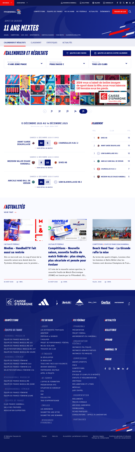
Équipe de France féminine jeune (18, 396)
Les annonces (47, 409)
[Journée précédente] (44, 111)
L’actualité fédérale (11, 244)
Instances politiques (81, 347)
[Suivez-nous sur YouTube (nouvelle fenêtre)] (127, 3)
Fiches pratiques (79, 411)
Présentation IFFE (48, 385)
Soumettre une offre (50, 412)
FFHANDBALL (79, 326)
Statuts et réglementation (84, 378)
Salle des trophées (12, 407)
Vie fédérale (81, 11)
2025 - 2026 (24, 35)
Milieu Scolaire (48, 346)
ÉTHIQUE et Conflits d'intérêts (86, 375)
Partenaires (80, 420)
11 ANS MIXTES (60, 35)
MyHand (108, 340)
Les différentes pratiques (52, 330)
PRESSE (108, 359)
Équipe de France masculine (16, 339)
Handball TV (111, 349)
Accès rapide (21, 3)
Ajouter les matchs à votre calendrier (112, 53)
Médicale (76, 387)
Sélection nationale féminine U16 (19, 370)
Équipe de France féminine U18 (17, 367)
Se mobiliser (46, 360)
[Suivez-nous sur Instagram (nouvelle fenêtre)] (120, 3)
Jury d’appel (77, 390)
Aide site (55, 436)
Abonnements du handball (84, 336)
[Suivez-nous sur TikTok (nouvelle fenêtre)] (133, 3)
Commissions (80, 358)
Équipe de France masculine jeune (19, 384)
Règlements (77, 399)
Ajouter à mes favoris (78, 53)
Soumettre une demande (52, 415)
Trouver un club (48, 349)
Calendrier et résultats (15, 43)
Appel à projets (47, 373)
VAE (42, 394)
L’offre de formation (50, 382)
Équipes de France (54, 11)
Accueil (6, 35)
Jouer (45, 326)
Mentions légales (98, 436)
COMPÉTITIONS (78, 368)
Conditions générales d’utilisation (120, 436)
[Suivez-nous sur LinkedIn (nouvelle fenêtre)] (130, 3)
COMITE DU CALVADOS (48, 35)
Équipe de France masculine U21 (18, 343)
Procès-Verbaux (79, 402)
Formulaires (78, 408)
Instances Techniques (82, 353)
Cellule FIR (46, 397)
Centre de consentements (122, 438)
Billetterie (110, 330)
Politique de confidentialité (100, 438)
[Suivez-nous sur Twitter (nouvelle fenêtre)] (123, 3)
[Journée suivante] (90, 111)
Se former (47, 378)
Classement (36, 43)
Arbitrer (45, 333)
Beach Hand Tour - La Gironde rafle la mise (111, 250)
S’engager (47, 354)
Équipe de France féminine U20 (18, 364)
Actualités (93, 11)
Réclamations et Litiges (83, 384)
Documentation (81, 395)
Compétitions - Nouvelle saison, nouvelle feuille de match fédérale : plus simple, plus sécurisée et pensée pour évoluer (67, 256)
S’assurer (45, 339)
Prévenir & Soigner (49, 336)
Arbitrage (76, 381)
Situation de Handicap (51, 388)
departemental (35, 35)
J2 (60, 111)
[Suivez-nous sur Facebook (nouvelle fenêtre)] (117, 3)
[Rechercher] (130, 11)
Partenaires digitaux (50, 370)
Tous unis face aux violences (54, 364)
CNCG (74, 365)
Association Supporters (14, 410)
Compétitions (39, 11)
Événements (105, 11)
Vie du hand (69, 11)
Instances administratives (84, 350)
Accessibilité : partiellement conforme (75, 436)
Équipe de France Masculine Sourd (19, 352)
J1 (51, 111)
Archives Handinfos (81, 405)
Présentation (78, 330)
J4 (75, 111)
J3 (67, 111)
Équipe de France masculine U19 (18, 346)
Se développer (47, 357)
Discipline (76, 371)
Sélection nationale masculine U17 (20, 349)
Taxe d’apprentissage (50, 401)
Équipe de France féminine (16, 360)
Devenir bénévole (48, 367)
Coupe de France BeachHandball (116, 244)
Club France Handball (14, 404)
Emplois (46, 405)
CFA (42, 391)
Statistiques (52, 43)
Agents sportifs (79, 362)
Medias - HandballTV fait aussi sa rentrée (20, 250)
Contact (44, 436)
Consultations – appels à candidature (89, 415)
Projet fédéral (79, 333)
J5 (83, 111)
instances (6, 3)
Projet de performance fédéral (55, 343)
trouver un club (120, 12)
